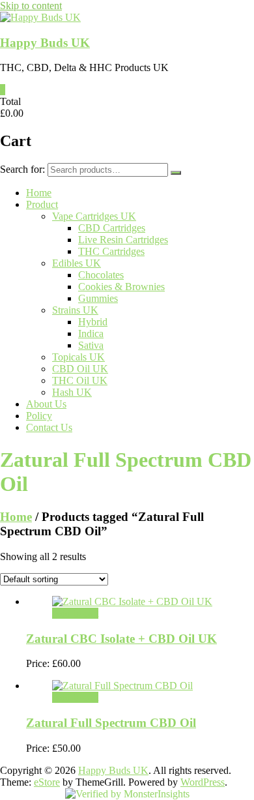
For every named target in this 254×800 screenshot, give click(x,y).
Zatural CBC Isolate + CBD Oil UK (121, 638)
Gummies (98, 298)
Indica (91, 333)
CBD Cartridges (111, 227)
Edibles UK (76, 263)
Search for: (22, 169)
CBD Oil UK (80, 368)
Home (38, 192)
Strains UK (75, 310)
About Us (46, 403)
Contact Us (49, 427)
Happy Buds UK (45, 43)
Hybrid (92, 321)
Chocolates (101, 274)
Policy (39, 415)
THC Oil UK (79, 380)
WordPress (202, 782)
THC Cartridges (111, 251)
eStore (47, 782)
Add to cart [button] (75, 613)
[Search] (176, 173)
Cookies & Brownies (121, 286)
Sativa (91, 345)
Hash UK (72, 392)
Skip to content (31, 5)
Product (42, 204)
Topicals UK (78, 357)
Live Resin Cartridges (123, 239)
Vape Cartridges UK (94, 216)
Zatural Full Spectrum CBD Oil (111, 723)
